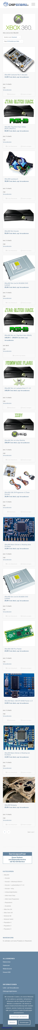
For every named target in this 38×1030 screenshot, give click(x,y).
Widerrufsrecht (7, 969)
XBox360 (6, 875)
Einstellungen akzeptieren (19, 1016)
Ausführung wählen (19, 355)
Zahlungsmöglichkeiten (10, 991)
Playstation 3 (7, 922)
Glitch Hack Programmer (12, 899)
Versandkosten (7, 90)
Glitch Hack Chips (10, 895)
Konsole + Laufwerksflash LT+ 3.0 (14, 885)
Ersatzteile (8, 906)
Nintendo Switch (8, 919)
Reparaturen (8, 902)
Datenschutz (7, 962)
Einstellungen (24, 1022)
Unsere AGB (6, 972)
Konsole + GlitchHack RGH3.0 (13, 881)
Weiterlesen (12, 94)
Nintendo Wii (7, 916)
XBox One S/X (8, 909)
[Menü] (32, 4)
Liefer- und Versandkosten (11, 988)
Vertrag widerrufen (7, 1028)
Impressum (6, 965)
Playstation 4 (7, 925)
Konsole (7, 878)
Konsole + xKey (9, 888)
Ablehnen (12, 1022)
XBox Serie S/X (8, 912)
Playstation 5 (7, 929)
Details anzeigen (26, 94)
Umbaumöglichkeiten (11, 892)
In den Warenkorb (12, 146)
